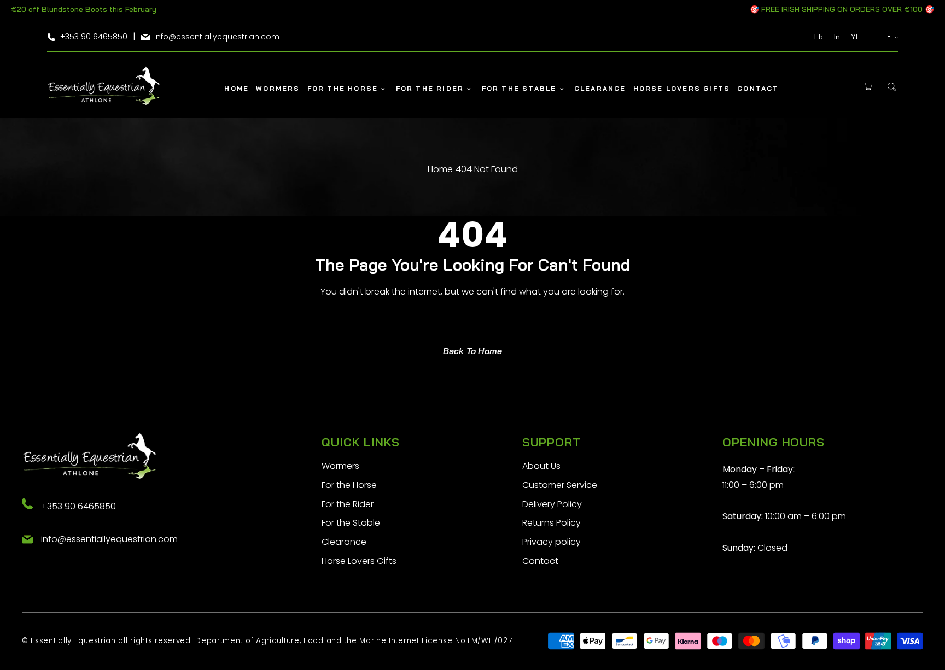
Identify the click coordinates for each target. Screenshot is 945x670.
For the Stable (351, 522)
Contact (540, 561)
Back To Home (472, 350)
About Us (541, 466)
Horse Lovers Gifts (359, 561)
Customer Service (559, 485)
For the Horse (349, 485)
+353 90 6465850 (78, 506)
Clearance (344, 542)
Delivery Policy (552, 504)
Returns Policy (551, 522)
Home (440, 169)
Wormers (340, 466)
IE (888, 36)
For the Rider (348, 504)
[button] (868, 86)
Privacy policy (551, 542)
